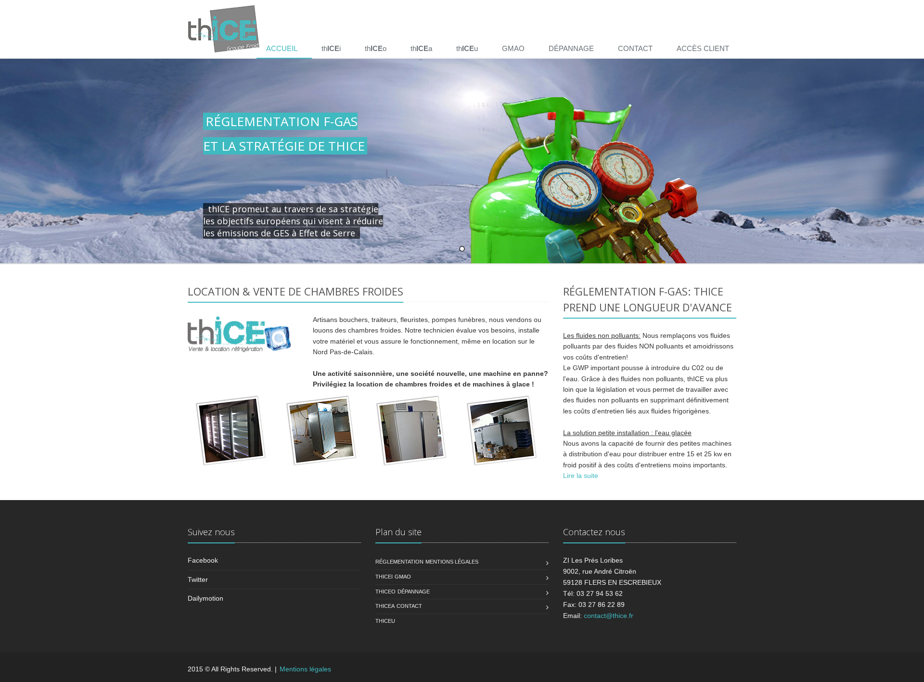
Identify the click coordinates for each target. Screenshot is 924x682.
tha (421, 48)
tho (375, 48)
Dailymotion (205, 598)
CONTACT (635, 48)
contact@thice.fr (608, 615)
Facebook (203, 560)
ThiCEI (384, 576)
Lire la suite (580, 475)
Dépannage (414, 591)
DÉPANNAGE (571, 48)
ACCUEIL (281, 48)
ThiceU (385, 621)
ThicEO (385, 591)
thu (467, 48)
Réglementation (399, 562)
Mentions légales (451, 562)
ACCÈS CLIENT (703, 48)
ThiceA (385, 606)
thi (331, 48)
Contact (409, 606)
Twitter (198, 579)
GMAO (513, 48)
